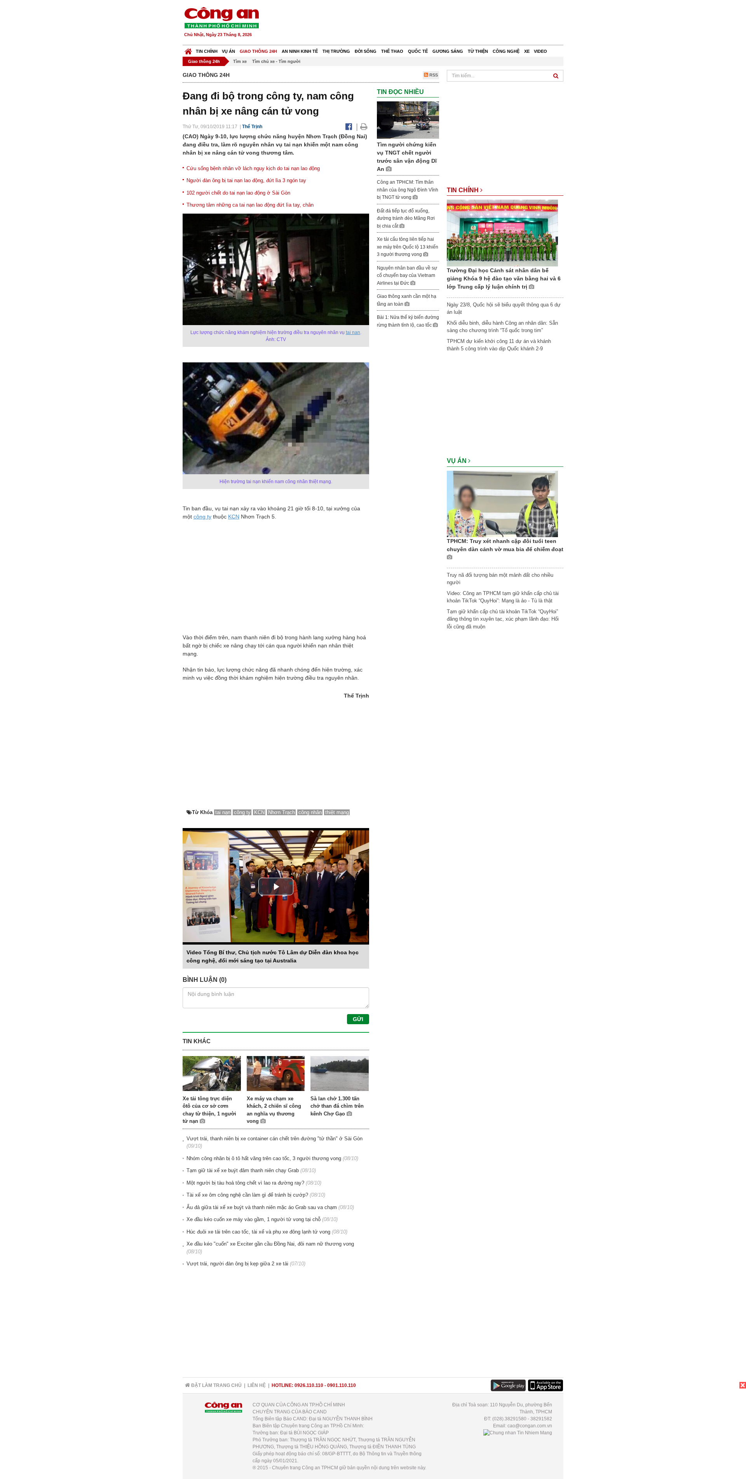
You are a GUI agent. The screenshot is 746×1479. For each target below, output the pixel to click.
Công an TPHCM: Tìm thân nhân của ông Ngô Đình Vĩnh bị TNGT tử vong (407, 189)
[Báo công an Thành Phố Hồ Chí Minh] (221, 17)
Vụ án (228, 51)
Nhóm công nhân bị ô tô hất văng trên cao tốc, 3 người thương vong (263, 1158)
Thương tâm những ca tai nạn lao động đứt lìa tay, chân (250, 205)
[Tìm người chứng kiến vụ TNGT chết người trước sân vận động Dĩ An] (408, 120)
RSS (433, 75)
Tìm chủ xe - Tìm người (276, 61)
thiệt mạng (337, 812)
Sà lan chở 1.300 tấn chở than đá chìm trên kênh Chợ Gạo (337, 1106)
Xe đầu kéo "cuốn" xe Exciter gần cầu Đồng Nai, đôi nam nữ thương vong (270, 1244)
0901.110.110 (341, 1385)
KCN (233, 516)
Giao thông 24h (258, 51)
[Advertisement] (422, 23)
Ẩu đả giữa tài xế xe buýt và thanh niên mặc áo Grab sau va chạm (261, 1207)
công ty (202, 516)
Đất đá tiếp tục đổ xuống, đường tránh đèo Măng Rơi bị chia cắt (406, 218)
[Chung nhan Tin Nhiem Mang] (517, 1433)
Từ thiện (478, 51)
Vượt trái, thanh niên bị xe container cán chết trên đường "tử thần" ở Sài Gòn (274, 1138)
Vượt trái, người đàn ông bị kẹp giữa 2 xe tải (237, 1264)
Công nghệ (506, 51)
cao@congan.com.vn (529, 1426)
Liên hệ (257, 1385)
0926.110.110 (309, 1385)
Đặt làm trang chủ (216, 1385)
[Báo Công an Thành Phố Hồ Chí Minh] (188, 49)
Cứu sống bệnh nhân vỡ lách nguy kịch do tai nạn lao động (253, 168)
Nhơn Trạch (281, 812)
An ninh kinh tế (300, 51)
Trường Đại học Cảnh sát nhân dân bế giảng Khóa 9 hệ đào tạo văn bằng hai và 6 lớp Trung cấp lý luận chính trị (504, 278)
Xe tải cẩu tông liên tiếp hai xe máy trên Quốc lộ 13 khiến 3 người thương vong (407, 247)
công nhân (310, 812)
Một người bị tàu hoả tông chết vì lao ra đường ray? (245, 1183)
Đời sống (365, 51)
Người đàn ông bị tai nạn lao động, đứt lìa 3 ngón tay (246, 180)
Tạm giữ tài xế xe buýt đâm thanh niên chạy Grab (242, 1170)
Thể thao (392, 51)
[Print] (364, 126)
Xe (527, 51)
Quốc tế (418, 51)
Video (540, 51)
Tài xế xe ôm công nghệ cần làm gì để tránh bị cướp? (247, 1195)
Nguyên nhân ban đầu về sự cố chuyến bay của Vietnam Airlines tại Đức (407, 275)
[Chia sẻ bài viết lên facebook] (348, 126)
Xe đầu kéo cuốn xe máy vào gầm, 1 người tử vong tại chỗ (253, 1219)
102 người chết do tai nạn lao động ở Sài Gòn (238, 193)
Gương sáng (447, 51)
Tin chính (207, 51)
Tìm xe (240, 61)
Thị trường (336, 51)
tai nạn (353, 332)
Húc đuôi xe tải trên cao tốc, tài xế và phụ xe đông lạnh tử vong (258, 1232)
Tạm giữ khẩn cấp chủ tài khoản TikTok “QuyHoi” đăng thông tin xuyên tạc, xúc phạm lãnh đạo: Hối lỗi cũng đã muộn (503, 619)
